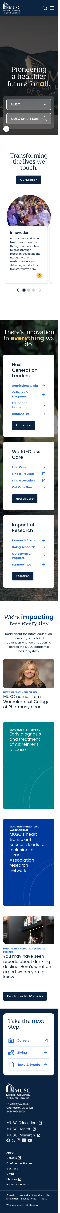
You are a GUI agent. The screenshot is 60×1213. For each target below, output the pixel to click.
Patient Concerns (17, 1184)
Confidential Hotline (19, 1163)
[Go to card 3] (33, 290)
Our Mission (28, 180)
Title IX (43, 1198)
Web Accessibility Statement (22, 1205)
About (10, 1153)
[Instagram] (18, 1140)
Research (23, 576)
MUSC (15, 104)
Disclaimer (12, 1198)
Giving (10, 1174)
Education (23, 425)
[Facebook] (8, 1140)
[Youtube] (30, 1140)
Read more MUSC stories (25, 996)
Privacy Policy (28, 1198)
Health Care (25, 499)
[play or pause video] (6, 129)
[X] (13, 1140)
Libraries (14, 1179)
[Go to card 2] (28, 290)
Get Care (12, 1168)
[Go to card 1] (24, 290)
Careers (13, 1158)
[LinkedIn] (24, 1140)
